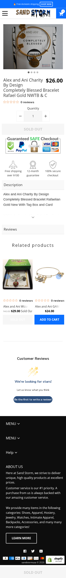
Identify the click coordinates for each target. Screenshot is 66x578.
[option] (33, 46)
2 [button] (31, 72)
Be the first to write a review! (33, 399)
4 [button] (37, 72)
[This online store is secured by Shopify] (55, 563)
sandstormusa (29, 562)
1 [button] (29, 72)
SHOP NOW (46, 4)
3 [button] (34, 72)
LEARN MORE (21, 538)
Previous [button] (7, 276)
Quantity (33, 108)
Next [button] (58, 276)
